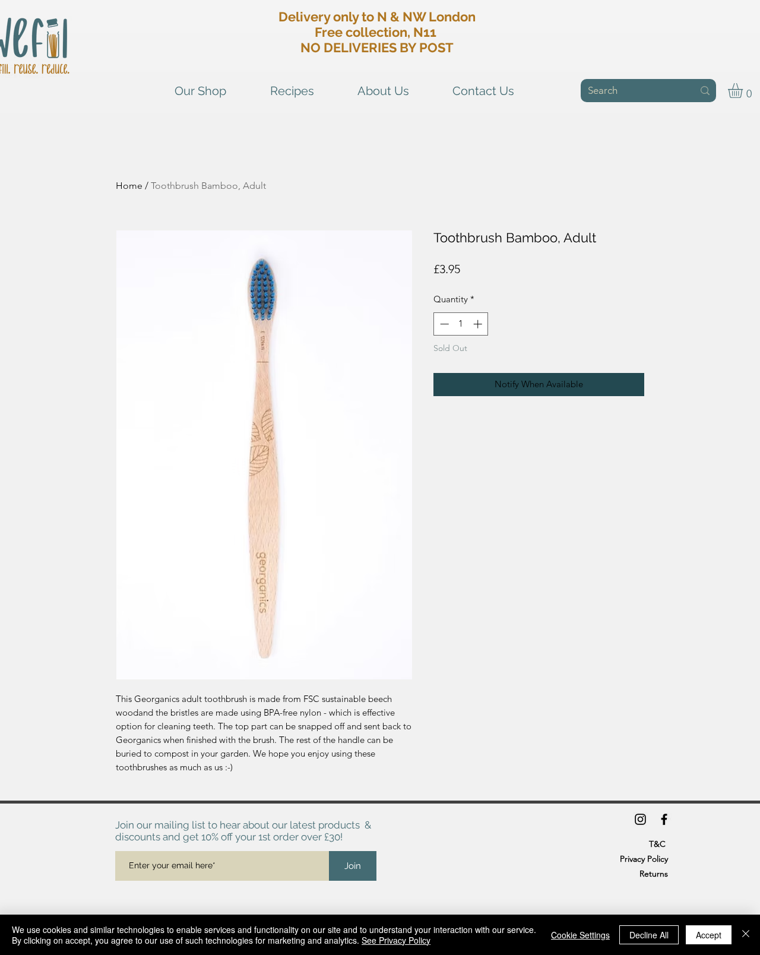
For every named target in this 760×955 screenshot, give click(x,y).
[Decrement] (443, 324)
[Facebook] (664, 819)
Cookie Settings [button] (580, 935)
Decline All (649, 935)
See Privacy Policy (396, 940)
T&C (657, 844)
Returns (653, 873)
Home (129, 185)
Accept (708, 935)
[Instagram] (640, 819)
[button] (744, 90)
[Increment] (479, 324)
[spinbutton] (461, 324)
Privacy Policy (644, 858)
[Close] (746, 934)
